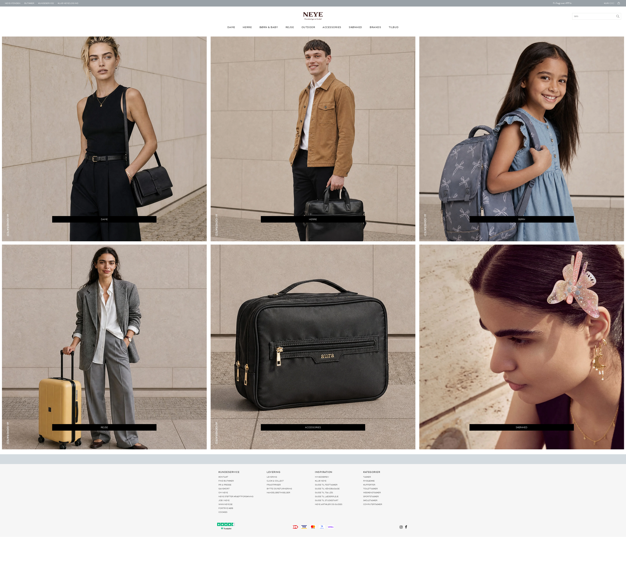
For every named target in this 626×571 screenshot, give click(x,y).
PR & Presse (224, 485)
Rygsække (369, 481)
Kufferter (369, 485)
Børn (521, 219)
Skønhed (521, 427)
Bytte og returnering (279, 489)
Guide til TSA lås (324, 492)
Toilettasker (370, 489)
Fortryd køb (225, 508)
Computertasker (372, 504)
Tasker (367, 477)
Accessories (313, 427)
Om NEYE (223, 492)
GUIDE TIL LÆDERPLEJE (326, 496)
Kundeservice (46, 3)
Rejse (104, 427)
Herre (313, 219)
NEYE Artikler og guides (328, 504)
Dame (104, 219)
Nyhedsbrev (322, 477)
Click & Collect (275, 481)
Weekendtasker (372, 492)
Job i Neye (224, 500)
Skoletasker (370, 500)
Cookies (222, 512)
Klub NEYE (320, 481)
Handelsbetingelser (278, 492)
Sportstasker (371, 496)
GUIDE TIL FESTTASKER (326, 485)
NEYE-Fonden (12, 3)
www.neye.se (225, 504)
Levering (272, 477)
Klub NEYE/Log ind (68, 3)
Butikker (29, 3)
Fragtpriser (274, 485)
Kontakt (223, 477)
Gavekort (224, 489)
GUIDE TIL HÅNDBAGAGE (327, 489)
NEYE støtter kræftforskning (235, 496)
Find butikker (226, 481)
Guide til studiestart (326, 500)
